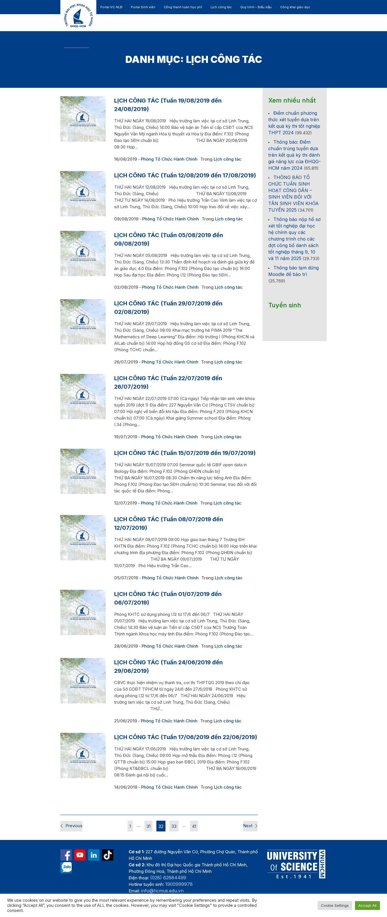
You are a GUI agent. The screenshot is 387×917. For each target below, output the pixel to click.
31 (148, 826)
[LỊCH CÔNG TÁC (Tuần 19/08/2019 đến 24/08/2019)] (83, 119)
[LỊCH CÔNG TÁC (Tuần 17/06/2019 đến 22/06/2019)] (83, 755)
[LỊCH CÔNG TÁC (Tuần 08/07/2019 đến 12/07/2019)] (83, 537)
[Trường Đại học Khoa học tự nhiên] (93, 855)
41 (194, 826)
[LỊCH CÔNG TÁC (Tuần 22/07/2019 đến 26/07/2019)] (83, 396)
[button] (300, 39)
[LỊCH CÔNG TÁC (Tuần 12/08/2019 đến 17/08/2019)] (83, 193)
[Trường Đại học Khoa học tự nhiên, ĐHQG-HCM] (80, 855)
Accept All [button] (367, 905)
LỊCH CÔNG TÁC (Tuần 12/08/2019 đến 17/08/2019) (185, 175)
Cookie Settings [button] (335, 905)
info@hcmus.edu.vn (162, 890)
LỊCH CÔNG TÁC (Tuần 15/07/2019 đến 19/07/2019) (185, 453)
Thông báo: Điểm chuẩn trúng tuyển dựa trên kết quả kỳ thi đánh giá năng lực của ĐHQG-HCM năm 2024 (294, 155)
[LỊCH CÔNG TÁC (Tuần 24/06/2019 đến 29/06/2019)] (83, 680)
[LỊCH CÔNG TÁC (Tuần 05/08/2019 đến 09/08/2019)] (83, 253)
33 (174, 826)
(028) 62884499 (168, 877)
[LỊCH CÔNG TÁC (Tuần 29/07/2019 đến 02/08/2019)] (83, 321)
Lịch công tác (227, 159)
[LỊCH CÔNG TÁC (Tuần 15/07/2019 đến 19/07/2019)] (83, 471)
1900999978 (179, 884)
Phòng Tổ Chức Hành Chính (169, 159)
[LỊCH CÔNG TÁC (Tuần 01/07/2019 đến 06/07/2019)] (83, 612)
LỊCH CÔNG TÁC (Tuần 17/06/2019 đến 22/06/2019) (185, 737)
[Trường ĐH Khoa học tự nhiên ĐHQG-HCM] (66, 855)
